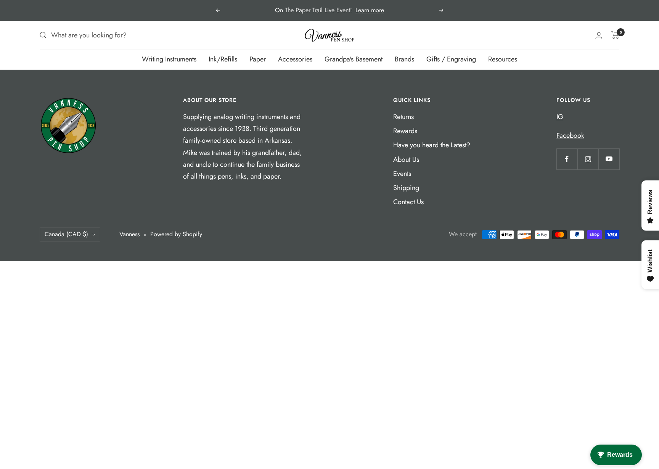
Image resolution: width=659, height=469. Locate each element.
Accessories (295, 59)
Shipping (406, 188)
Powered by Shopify (176, 234)
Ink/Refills (223, 59)
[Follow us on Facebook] (566, 158)
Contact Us (408, 202)
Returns (403, 117)
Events (402, 174)
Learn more (369, 10)
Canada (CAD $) (66, 234)
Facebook (570, 135)
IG (559, 117)
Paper (257, 59)
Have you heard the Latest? (431, 145)
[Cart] (615, 35)
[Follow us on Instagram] (587, 158)
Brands (404, 59)
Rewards (405, 131)
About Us (406, 159)
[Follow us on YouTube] (608, 158)
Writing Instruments (169, 59)
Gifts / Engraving (451, 59)
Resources (502, 59)
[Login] (598, 35)
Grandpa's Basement (354, 59)
